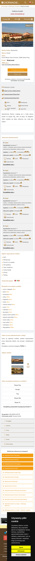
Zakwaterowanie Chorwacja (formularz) (16, 499)
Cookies (6, 551)
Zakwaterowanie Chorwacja (12, 464)
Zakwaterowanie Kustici (11, 468)
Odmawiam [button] (21, 551)
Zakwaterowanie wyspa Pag (12, 472)
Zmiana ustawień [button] (21, 554)
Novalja (17, 389)
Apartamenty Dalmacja (11, 481)
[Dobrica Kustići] (17, 363)
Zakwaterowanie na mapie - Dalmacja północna (15, 504)
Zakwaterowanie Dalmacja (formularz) (15, 490)
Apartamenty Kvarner (11, 486)
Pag (17, 393)
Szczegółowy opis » (8, 164)
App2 (6, 170)
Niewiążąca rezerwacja (17, 70)
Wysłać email (10, 60)
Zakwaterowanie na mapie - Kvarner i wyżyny (17, 510)
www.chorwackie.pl (17, 14)
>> (23, 346)
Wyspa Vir (17, 402)
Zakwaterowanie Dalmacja (11, 455)
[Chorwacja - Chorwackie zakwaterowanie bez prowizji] (10, 2)
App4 (6, 226)
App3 (6, 198)
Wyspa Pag (17, 385)
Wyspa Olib (17, 398)
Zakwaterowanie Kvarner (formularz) (15, 495)
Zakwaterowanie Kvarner (11, 459)
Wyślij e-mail (17, 74)
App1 (6, 142)
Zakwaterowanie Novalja (11, 477)
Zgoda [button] (21, 547)
